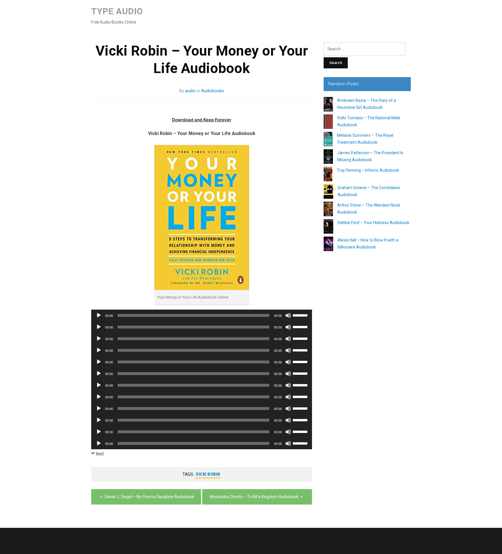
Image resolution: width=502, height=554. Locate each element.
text (100, 454)
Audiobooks (212, 90)
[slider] (301, 315)
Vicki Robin (208, 474)
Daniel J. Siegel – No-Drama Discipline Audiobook (149, 496)
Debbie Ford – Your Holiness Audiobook (373, 222)
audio (190, 90)
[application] (201, 315)
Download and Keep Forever (201, 119)
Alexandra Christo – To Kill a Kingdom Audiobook (254, 496)
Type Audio (117, 11)
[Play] (99, 315)
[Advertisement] (367, 361)
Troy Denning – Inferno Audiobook (368, 170)
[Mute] (288, 315)
